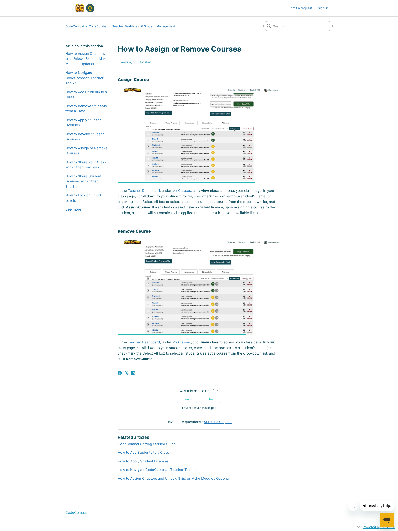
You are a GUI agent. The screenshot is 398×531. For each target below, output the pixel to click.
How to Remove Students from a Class (86, 108)
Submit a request (299, 8)
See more (73, 209)
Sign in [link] (323, 8)
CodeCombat (74, 26)
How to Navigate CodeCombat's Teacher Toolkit (84, 77)
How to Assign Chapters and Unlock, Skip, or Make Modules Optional (86, 58)
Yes (187, 399)
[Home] (84, 8)
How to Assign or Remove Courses (86, 151)
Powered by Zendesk (379, 527)
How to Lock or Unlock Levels (83, 198)
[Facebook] (120, 373)
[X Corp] (126, 373)
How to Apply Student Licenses (83, 122)
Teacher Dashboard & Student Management (143, 26)
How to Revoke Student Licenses (84, 136)
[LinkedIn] (133, 373)
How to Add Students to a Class (86, 94)
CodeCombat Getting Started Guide (147, 444)
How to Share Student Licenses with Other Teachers (83, 181)
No (211, 399)
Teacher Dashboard (144, 190)
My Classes (181, 190)
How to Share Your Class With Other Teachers (85, 165)
